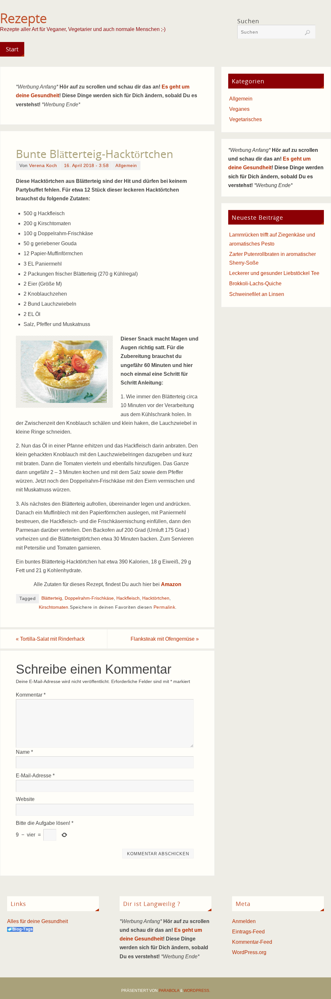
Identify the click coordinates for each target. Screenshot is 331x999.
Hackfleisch (128, 598)
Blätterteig (51, 598)
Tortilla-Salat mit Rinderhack (50, 639)
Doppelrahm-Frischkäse (89, 598)
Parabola (169, 990)
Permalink (165, 607)
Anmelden (244, 921)
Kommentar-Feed (252, 942)
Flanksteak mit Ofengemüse (165, 639)
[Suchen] (307, 32)
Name (24, 752)
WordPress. (197, 990)
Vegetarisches (245, 119)
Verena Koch (43, 165)
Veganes (239, 109)
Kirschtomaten (53, 607)
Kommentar (31, 695)
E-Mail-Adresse (35, 775)
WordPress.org (249, 952)
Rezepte (23, 18)
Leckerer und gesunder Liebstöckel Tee (274, 273)
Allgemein (126, 165)
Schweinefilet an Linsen (256, 294)
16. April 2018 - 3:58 (86, 165)
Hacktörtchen (155, 598)
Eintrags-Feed (248, 931)
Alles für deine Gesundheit (37, 921)
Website (25, 799)
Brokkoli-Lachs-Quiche (255, 283)
